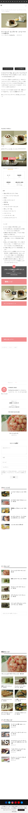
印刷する (13, 158)
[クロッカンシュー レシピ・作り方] (7, 694)
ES (8, 1)
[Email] (22, 802)
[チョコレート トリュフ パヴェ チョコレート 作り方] (5, 759)
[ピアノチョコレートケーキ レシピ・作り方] (7, 707)
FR (6, 1)
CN (21, 1)
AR (24, 1)
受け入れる (21, 809)
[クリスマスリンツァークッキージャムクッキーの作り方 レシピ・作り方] (5, 742)
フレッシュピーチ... (14, 433)
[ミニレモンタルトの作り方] (5, 526)
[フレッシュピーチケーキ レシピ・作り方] (14, 423)
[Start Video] (14, 293)
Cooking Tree (12, 35)
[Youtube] (19, 802)
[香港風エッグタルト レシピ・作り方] (5, 510)
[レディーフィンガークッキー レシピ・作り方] (5, 734)
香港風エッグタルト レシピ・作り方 (18, 509)
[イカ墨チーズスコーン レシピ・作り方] (21, 694)
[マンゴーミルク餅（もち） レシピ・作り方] (5, 726)
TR (19, 1)
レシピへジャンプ (8, 68)
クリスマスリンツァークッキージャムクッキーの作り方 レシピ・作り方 (18, 742)
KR (3, 1)
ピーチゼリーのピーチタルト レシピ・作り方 (18, 501)
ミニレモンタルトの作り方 (17, 524)
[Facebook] (6, 802)
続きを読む (14, 811)
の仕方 (15, 347)
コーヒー (10, 347)
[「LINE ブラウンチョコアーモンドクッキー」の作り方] (5, 751)
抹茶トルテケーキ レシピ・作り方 (6, 687)
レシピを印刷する (20, 68)
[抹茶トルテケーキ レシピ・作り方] (7, 680)
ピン (6, 158)
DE (12, 1)
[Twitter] (9, 802)
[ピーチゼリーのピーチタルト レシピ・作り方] (5, 502)
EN (1, 1)
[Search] (23, 5)
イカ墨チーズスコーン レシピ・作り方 (20, 700)
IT (10, 1)
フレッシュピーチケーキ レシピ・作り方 (12, 673)
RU (26, 1)
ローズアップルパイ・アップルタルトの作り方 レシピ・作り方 (18, 517)
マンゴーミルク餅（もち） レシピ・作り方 (18, 725)
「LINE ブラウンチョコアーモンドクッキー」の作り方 (18, 750)
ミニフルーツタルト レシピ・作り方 (20, 713)
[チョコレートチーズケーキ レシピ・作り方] (21, 680)
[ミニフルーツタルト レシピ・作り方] (21, 707)
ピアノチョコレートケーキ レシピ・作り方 (7, 713)
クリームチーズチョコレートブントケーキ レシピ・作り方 (18, 604)
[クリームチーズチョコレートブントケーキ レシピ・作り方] (5, 605)
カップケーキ (4, 347)
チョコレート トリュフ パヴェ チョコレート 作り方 (18, 758)
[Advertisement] (14, 51)
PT (17, 1)
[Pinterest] (15, 802)
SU (14, 1)
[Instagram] (12, 802)
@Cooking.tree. (14, 274)
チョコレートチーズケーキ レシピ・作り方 (20, 687)
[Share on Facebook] (17, 382)
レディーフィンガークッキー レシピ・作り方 (18, 733)
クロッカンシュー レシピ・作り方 (6, 700)
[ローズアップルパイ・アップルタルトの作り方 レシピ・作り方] (5, 518)
